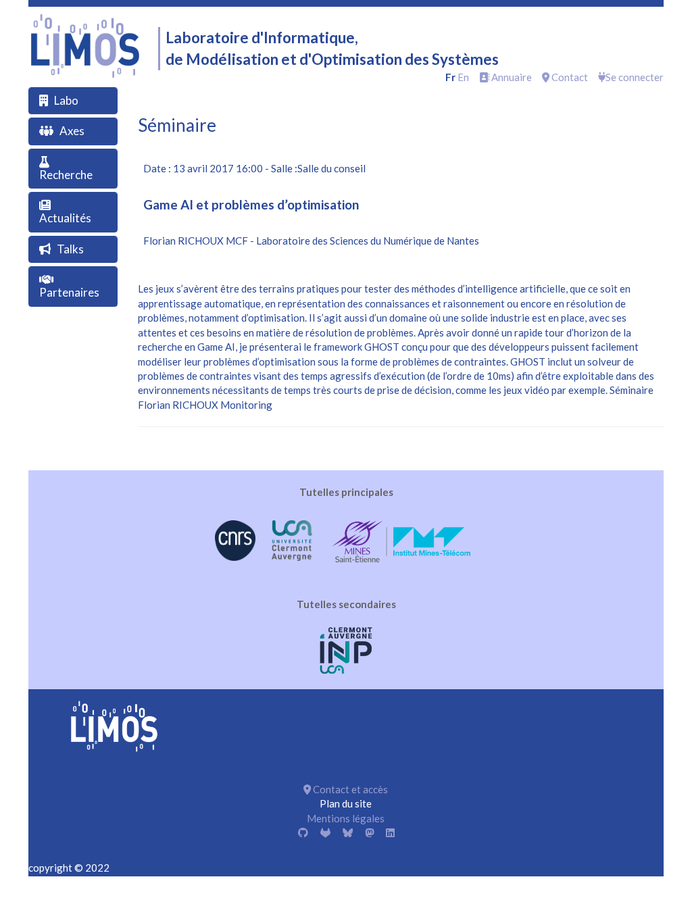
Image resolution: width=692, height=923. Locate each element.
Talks (70, 249)
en (463, 77)
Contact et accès (349, 789)
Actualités (65, 218)
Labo (66, 100)
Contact (568, 77)
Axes (71, 131)
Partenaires (69, 292)
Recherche (66, 175)
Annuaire (510, 77)
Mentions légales (346, 818)
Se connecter (635, 77)
